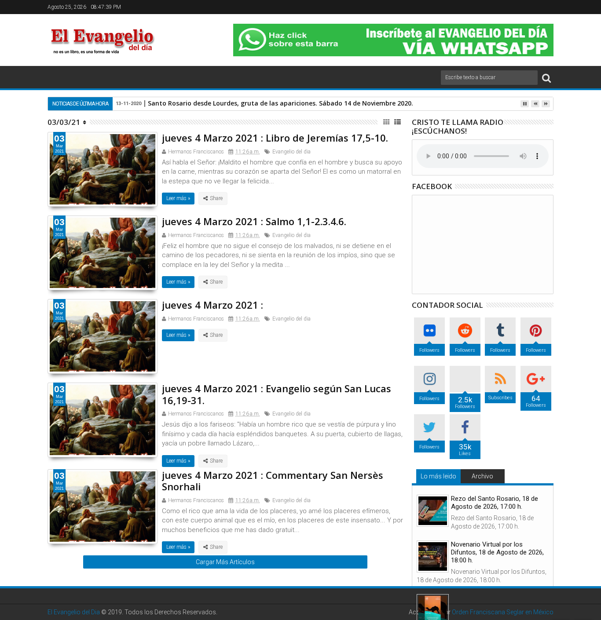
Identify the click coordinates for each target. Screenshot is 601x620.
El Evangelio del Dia (74, 612)
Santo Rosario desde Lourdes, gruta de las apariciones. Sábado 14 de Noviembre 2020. (280, 103)
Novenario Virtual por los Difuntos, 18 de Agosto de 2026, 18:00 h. (497, 552)
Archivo (482, 476)
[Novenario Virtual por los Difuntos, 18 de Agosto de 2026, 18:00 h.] (432, 556)
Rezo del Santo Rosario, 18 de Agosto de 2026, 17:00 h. (494, 503)
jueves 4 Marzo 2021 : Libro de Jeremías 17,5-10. (275, 137)
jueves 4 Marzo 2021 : (212, 304)
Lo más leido (438, 476)
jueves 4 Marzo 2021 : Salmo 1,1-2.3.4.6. (254, 221)
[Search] (546, 77)
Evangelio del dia (291, 152)
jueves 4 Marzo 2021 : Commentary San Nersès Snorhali (272, 480)
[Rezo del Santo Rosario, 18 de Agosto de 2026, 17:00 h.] (432, 510)
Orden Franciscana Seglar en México (502, 612)
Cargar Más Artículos (225, 561)
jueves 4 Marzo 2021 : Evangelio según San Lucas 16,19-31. (276, 394)
